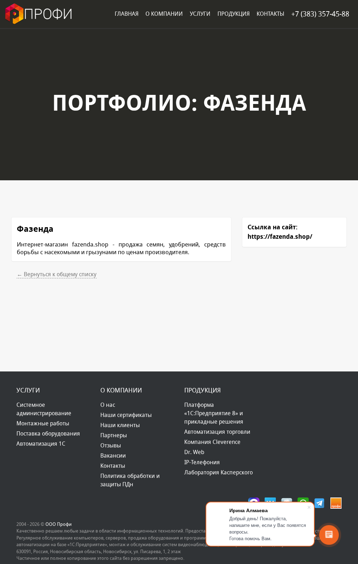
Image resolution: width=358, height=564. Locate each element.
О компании (164, 14)
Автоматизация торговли (217, 432)
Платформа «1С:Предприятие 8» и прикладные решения (213, 413)
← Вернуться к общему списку (56, 274)
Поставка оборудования (48, 433)
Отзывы (110, 445)
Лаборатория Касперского (218, 472)
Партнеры (113, 435)
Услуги (200, 14)
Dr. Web (194, 452)
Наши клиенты (120, 425)
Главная (126, 14)
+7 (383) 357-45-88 (320, 14)
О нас (107, 405)
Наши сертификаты (126, 415)
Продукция (233, 14)
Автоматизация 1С (40, 443)
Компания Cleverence (212, 442)
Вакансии (113, 455)
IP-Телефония (202, 462)
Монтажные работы (42, 423)
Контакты (270, 14)
